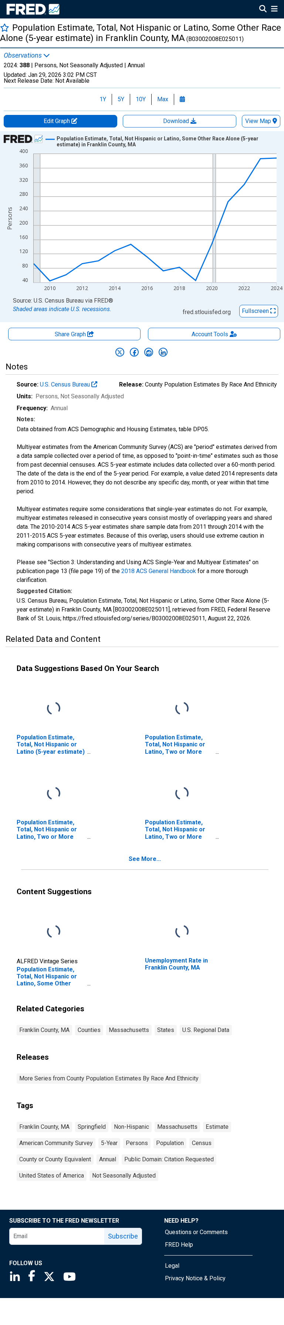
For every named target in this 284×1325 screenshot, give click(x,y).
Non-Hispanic (131, 1126)
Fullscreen (256, 310)
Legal (172, 1265)
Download (176, 121)
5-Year (109, 1143)
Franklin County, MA (44, 1029)
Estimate (217, 1126)
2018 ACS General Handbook (158, 571)
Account (210, 334)
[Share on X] (119, 352)
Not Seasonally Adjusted (124, 1175)
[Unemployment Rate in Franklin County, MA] (182, 932)
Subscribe (123, 1236)
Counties (89, 1029)
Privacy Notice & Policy (195, 1278)
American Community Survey (56, 1143)
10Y (141, 99)
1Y (102, 99)
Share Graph (71, 334)
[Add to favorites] (4, 27)
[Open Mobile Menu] (274, 9)
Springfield (92, 1126)
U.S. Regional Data (205, 1029)
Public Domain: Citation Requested (169, 1159)
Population (170, 1143)
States (165, 1029)
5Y (121, 99)
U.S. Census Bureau (65, 384)
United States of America (51, 1175)
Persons (137, 1143)
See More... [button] (145, 858)
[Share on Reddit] (148, 352)
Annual (107, 1159)
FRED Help (179, 1244)
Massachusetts (129, 1029)
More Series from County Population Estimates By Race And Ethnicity (109, 1078)
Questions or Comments (196, 1232)
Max (162, 99)
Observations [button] (23, 55)
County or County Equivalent (55, 1159)
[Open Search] (263, 9)
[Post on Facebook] (134, 352)
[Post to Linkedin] (163, 352)
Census (202, 1143)
